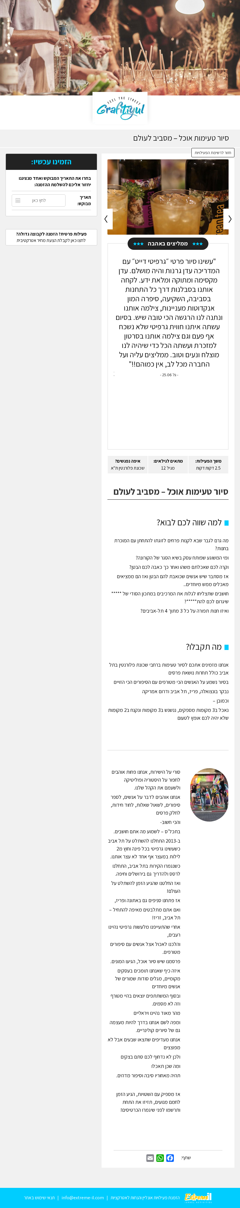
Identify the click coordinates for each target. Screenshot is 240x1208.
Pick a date (18, 200)
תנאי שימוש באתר (39, 1198)
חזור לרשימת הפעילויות (213, 152)
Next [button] (228, 219)
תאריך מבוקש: (84, 200)
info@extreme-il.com (82, 1198)
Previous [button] (107, 219)
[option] (168, 197)
